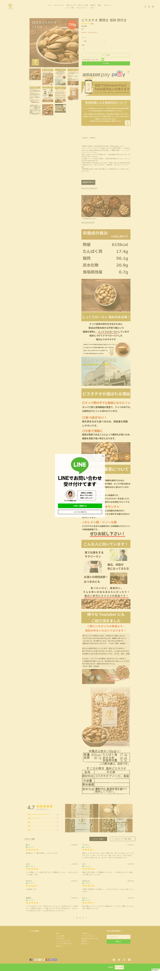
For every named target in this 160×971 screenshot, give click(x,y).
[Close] (103, 456)
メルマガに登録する (80, 512)
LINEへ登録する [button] (80, 506)
